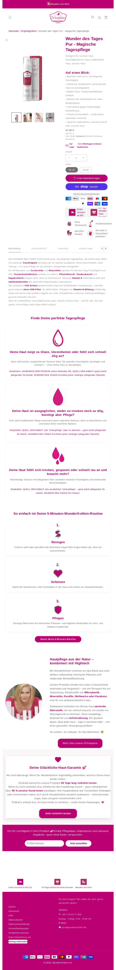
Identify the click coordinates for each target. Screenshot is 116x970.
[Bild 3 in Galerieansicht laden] (39, 117)
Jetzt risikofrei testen (58, 813)
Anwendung (63, 248)
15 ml (86, 170)
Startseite (13, 31)
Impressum (13, 911)
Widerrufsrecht (15, 920)
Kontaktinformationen (18, 933)
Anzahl (69, 152)
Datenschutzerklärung (18, 924)
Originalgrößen (29, 31)
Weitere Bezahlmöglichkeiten (87, 194)
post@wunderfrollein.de (74, 927)
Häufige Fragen (85, 248)
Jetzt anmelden (78, 843)
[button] (92, 17)
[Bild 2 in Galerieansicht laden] (27, 117)
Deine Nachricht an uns (19, 937)
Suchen (12, 907)
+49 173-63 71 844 (72, 914)
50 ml (72, 170)
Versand (80, 136)
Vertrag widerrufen (17, 941)
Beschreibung (14, 248)
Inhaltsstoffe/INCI (39, 248)
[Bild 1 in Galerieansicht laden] (16, 117)
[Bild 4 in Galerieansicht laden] (50, 117)
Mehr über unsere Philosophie (80, 743)
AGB (10, 915)
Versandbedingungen (18, 928)
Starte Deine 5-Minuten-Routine (58, 639)
